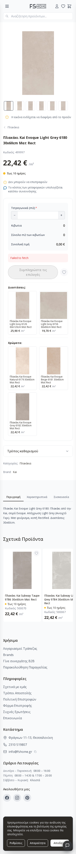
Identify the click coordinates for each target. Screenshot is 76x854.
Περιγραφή (13, 497)
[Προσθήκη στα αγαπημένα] (64, 272)
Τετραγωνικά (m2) (24, 208)
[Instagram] (17, 798)
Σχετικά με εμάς (15, 687)
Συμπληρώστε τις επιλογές (33, 272)
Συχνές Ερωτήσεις (17, 712)
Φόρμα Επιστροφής (17, 705)
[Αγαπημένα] (63, 6)
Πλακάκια (25, 463)
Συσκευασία (61, 497)
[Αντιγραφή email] (35, 751)
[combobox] (38, 16)
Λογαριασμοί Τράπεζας (20, 648)
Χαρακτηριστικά (37, 497)
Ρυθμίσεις (16, 843)
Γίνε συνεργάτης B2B (18, 661)
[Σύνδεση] (56, 6)
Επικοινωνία (12, 718)
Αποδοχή (60, 843)
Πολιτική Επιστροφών (19, 699)
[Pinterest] (27, 798)
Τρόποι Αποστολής (17, 693)
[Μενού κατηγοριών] (7, 6)
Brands (8, 655)
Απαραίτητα (38, 843)
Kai (15, 472)
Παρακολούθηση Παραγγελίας (25, 667)
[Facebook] (7, 798)
